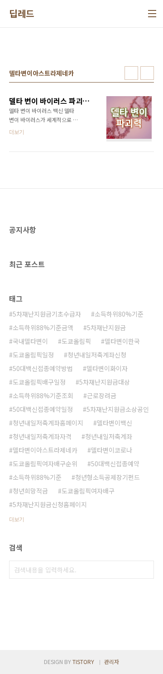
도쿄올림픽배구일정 (39, 381)
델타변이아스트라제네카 (45, 449)
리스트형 (147, 73)
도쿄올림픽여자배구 (88, 490)
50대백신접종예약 (115, 463)
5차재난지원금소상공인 (117, 409)
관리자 (111, 661)
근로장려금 (101, 395)
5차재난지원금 (106, 327)
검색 (144, 569)
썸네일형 (131, 73)
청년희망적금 (30, 490)
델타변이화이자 (107, 368)
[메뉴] (152, 13)
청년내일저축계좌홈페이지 (48, 422)
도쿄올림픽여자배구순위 (45, 463)
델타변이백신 (114, 422)
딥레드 (21, 13)
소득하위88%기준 (37, 477)
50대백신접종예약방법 (43, 368)
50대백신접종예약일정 (43, 409)
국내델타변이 (30, 341)
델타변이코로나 (111, 449)
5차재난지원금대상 (104, 381)
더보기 (16, 519)
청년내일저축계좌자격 (42, 436)
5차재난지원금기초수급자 (47, 313)
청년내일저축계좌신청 (96, 354)
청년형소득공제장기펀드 (107, 477)
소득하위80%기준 (119, 313)
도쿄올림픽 (76, 341)
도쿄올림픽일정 (33, 354)
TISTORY (83, 661)
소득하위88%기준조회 (43, 395)
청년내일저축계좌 (108, 436)
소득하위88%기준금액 (43, 327)
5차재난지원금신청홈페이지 (50, 504)
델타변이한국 (122, 341)
